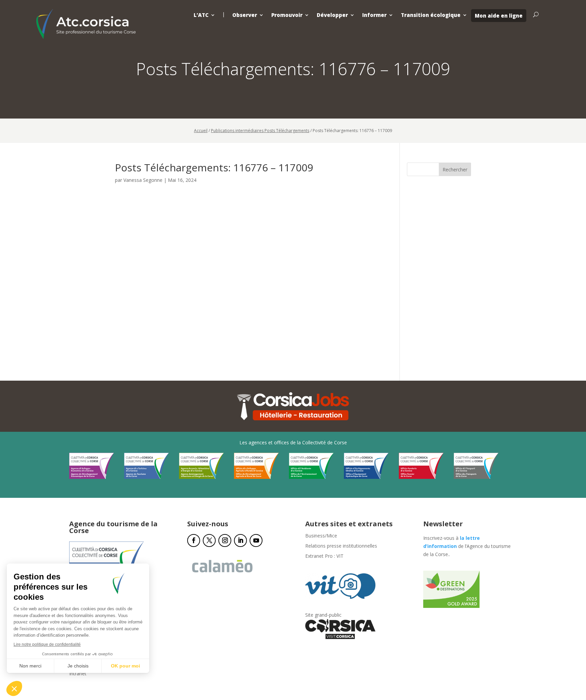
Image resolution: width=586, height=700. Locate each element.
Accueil (201, 130)
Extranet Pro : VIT (324, 556)
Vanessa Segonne (142, 180)
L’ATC (201, 15)
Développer (332, 15)
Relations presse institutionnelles (341, 546)
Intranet (77, 674)
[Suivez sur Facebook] (193, 540)
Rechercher (455, 169)
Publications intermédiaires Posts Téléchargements (260, 130)
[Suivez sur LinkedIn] (240, 540)
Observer (244, 15)
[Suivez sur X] (209, 540)
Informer (374, 15)
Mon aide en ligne (499, 16)
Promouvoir (286, 15)
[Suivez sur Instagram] (224, 540)
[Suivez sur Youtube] (256, 540)
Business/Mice (321, 536)
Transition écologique (431, 15)
